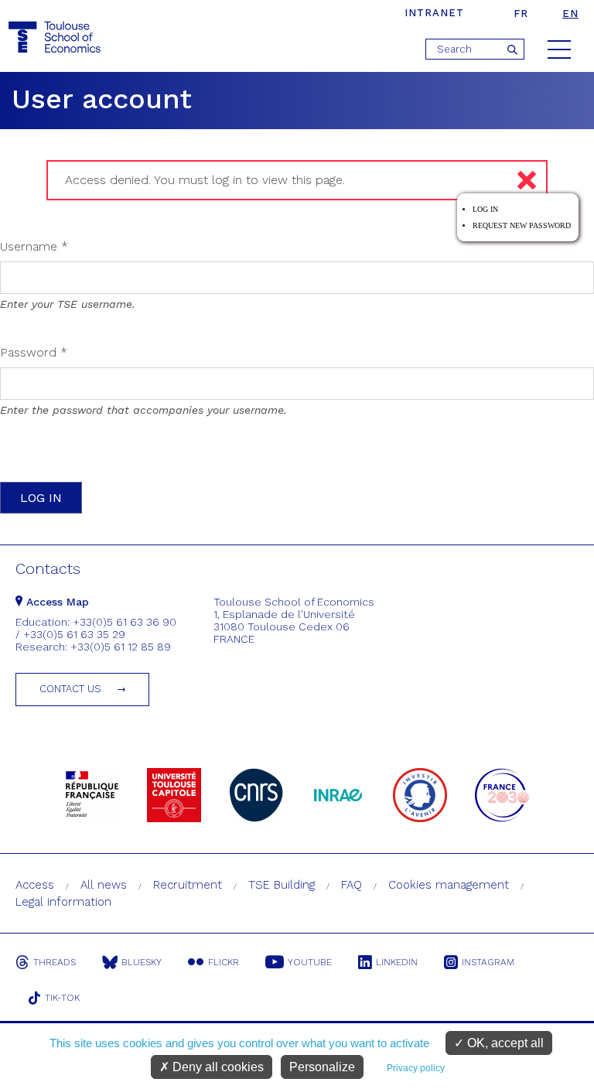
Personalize (322, 1067)
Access (34, 885)
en (570, 13)
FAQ (351, 885)
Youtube (310, 962)
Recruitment (187, 885)
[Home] (56, 37)
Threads (54, 962)
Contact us (70, 689)
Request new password (522, 225)
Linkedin (397, 962)
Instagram (488, 962)
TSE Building (281, 885)
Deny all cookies (216, 1067)
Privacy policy (416, 1068)
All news (103, 885)
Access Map (55, 602)
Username (34, 246)
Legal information (63, 902)
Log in (485, 209)
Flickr (223, 962)
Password (33, 352)
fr (521, 13)
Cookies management (448, 885)
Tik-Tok (62, 997)
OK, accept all (504, 1043)
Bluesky (141, 962)
